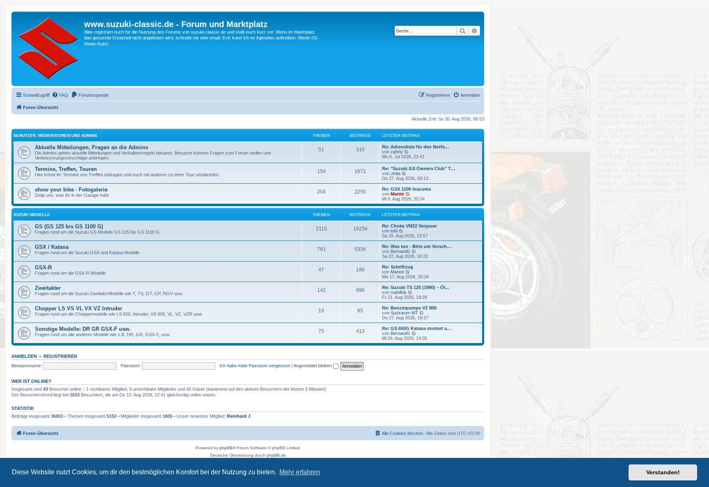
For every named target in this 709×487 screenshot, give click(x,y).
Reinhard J (238, 416)
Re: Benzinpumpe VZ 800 (409, 307)
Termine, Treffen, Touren (66, 169)
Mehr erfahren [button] (299, 472)
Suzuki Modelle (32, 214)
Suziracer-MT (404, 312)
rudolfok (399, 292)
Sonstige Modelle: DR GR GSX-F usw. (83, 329)
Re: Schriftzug (397, 266)
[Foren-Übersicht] (49, 49)
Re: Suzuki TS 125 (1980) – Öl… (416, 287)
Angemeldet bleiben (313, 365)
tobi (394, 230)
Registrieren (60, 356)
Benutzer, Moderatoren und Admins (55, 135)
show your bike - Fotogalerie (71, 190)
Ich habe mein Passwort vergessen (255, 365)
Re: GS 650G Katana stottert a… (416, 328)
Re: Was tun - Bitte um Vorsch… (416, 246)
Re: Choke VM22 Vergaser (409, 225)
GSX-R (43, 267)
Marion (397, 271)
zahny (397, 151)
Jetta (395, 173)
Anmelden (24, 356)
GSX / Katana (52, 247)
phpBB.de (276, 455)
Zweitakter (48, 288)
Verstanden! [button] (663, 472)
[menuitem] (60, 95)
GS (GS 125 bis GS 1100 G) (69, 226)
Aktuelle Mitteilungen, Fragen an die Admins (91, 147)
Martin (397, 193)
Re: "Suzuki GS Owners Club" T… (418, 168)
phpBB (226, 448)
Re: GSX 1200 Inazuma (406, 189)
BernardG (400, 251)
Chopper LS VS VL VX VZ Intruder (78, 308)
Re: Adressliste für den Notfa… (415, 146)
